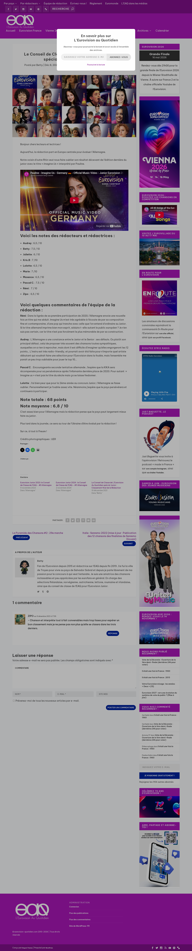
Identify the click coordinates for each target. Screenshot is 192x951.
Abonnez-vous (119, 57)
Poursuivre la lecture (96, 65)
